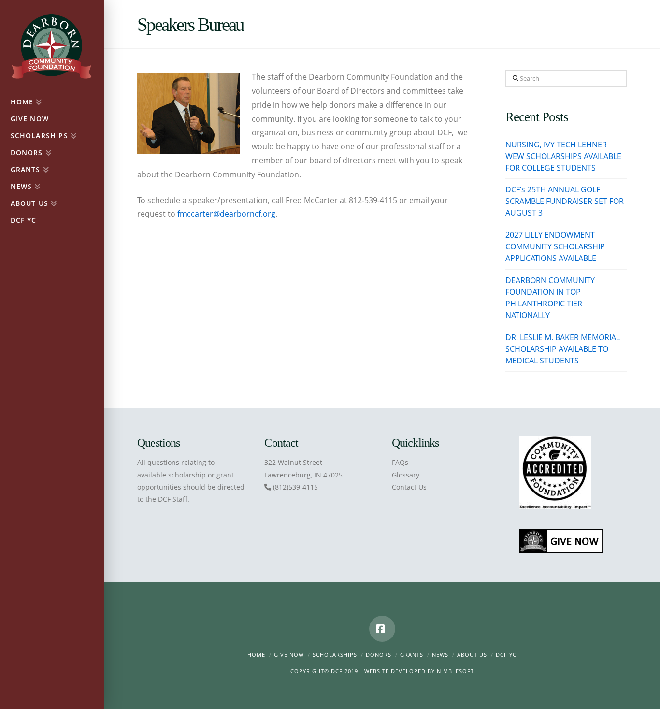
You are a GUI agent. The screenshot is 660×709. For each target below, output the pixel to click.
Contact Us (409, 487)
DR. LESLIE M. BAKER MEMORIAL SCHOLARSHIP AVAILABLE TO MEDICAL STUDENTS (562, 349)
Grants (411, 654)
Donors (378, 654)
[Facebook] (382, 629)
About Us (472, 654)
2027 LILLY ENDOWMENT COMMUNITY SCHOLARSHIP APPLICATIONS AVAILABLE (555, 246)
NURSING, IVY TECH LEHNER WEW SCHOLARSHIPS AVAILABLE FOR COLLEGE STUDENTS (563, 156)
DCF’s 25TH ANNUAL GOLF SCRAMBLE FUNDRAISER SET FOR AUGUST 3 (564, 201)
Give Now (289, 654)
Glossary (405, 474)
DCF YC (506, 654)
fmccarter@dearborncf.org (226, 213)
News (440, 654)
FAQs (400, 462)
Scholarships (335, 654)
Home (256, 654)
